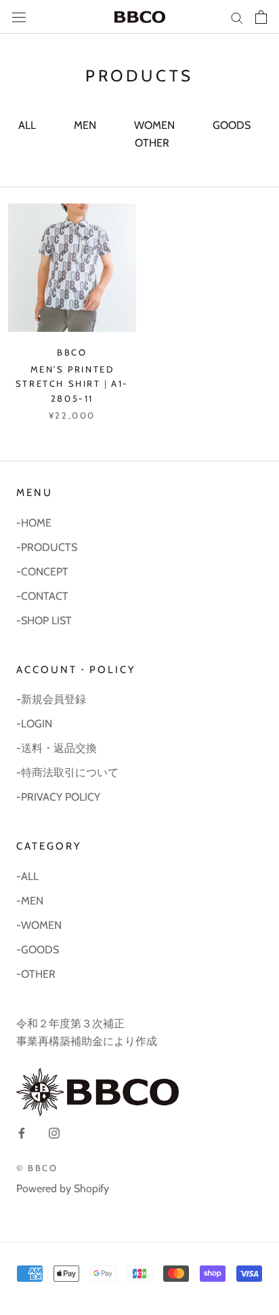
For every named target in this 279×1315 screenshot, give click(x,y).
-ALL (27, 876)
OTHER (152, 142)
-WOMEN (39, 925)
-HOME (33, 522)
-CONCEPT (42, 571)
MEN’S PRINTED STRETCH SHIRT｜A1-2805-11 (72, 384)
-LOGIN (34, 723)
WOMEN (154, 125)
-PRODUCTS (46, 547)
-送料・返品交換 (56, 748)
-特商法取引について (67, 772)
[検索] (237, 17)
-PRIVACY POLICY (58, 796)
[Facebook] (21, 1132)
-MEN (29, 900)
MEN (85, 125)
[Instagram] (54, 1132)
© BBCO (37, 1167)
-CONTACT (42, 596)
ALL (27, 125)
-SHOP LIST (44, 620)
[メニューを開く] (19, 17)
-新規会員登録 (51, 699)
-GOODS (37, 949)
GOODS (232, 125)
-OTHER (36, 974)
